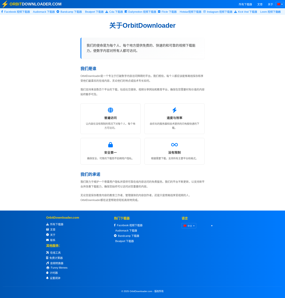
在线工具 (55, 252)
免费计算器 (56, 258)
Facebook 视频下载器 (129, 225)
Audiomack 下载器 (126, 230)
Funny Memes (59, 267)
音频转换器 (56, 263)
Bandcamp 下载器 (128, 235)
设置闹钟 (55, 278)
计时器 (54, 272)
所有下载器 (245, 4)
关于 (270, 4)
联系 (52, 240)
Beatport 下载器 (124, 241)
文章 (260, 4)
